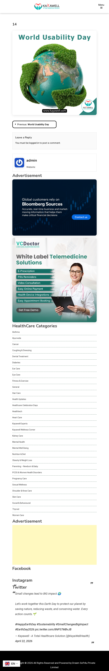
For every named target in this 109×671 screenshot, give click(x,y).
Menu (101, 4)
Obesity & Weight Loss (22, 460)
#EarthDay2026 (24, 629)
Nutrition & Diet (19, 454)
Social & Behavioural (21, 503)
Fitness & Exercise (20, 381)
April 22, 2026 (23, 641)
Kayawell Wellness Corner (23, 430)
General (15, 387)
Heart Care (17, 417)
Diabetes (16, 362)
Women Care (18, 515)
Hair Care (16, 393)
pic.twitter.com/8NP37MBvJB (53, 629)
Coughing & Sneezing (22, 350)
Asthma (16, 332)
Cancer (15, 344)
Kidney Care (17, 436)
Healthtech (17, 411)
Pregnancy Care (19, 478)
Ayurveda (16, 338)
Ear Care (16, 369)
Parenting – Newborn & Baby (25, 466)
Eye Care (16, 375)
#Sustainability (46, 624)
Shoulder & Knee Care (22, 491)
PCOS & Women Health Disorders (27, 472)
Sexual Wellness (19, 485)
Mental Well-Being (20, 448)
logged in (34, 142)
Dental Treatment (20, 356)
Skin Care (16, 497)
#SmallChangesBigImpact (72, 624)
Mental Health (18, 442)
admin (31, 160)
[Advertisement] (54, 545)
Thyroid (15, 509)
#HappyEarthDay (25, 624)
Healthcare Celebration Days (25, 405)
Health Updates (19, 399)
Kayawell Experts (20, 423)
